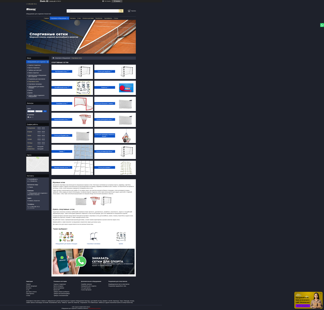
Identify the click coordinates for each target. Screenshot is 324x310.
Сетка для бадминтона (61, 135)
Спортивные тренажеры (93, 243)
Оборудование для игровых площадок (66, 243)
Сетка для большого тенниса (104, 103)
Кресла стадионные (34, 67)
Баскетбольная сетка (61, 119)
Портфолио (98, 18)
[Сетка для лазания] (126, 168)
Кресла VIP (57, 289)
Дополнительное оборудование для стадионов (37, 76)
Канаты (30, 90)
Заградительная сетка (61, 167)
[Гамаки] (83, 152)
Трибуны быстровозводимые (62, 293)
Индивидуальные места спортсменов (118, 284)
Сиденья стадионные (34, 65)
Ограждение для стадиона (88, 286)
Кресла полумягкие (59, 288)
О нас (79, 18)
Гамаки (61, 151)
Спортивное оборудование (59, 18)
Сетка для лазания (104, 167)
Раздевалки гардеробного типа (117, 286)
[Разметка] (126, 88)
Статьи (116, 18)
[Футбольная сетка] (83, 72)
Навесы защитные (33, 72)
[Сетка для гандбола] (126, 72)
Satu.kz (88, 306)
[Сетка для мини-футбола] (126, 152)
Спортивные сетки (33, 81)
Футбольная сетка (61, 71)
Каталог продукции (31, 286)
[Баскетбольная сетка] (83, 120)
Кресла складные (58, 286)
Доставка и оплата (31, 291)
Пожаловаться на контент (94, 308)
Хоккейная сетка (61, 103)
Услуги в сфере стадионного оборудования (36, 96)
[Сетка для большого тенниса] (126, 104)
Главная (46, 18)
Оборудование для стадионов (36, 61)
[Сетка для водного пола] (126, 120)
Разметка (104, 87)
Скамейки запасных (86, 284)
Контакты (73, 18)
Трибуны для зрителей (34, 70)
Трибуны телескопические (61, 295)
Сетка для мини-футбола (104, 151)
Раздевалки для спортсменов (36, 79)
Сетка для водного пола (104, 119)
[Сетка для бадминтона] (83, 136)
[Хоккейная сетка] (83, 104)
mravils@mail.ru (33, 179)
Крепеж (30, 92)
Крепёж (121, 243)
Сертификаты (108, 18)
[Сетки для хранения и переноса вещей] (126, 136)
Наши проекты (30, 293)
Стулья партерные (86, 289)
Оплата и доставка (88, 18)
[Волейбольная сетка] (83, 88)
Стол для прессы (86, 288)
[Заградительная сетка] (83, 168)
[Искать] (121, 11)
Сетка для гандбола (104, 71)
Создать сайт (52, 1)
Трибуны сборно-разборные (61, 291)
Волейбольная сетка (61, 87)
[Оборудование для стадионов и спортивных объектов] (45, 9)
